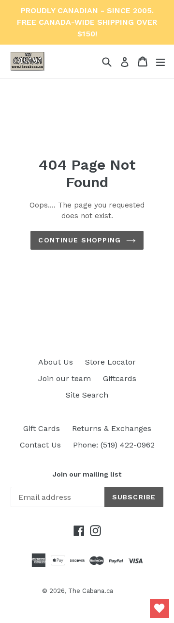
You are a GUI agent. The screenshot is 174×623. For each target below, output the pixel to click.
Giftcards (119, 378)
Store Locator (110, 362)
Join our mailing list (87, 474)
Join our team (64, 378)
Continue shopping (79, 240)
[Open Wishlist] (159, 608)
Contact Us (40, 444)
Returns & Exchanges (111, 428)
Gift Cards (41, 428)
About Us (55, 362)
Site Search (87, 394)
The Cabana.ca (90, 590)
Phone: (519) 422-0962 (114, 444)
